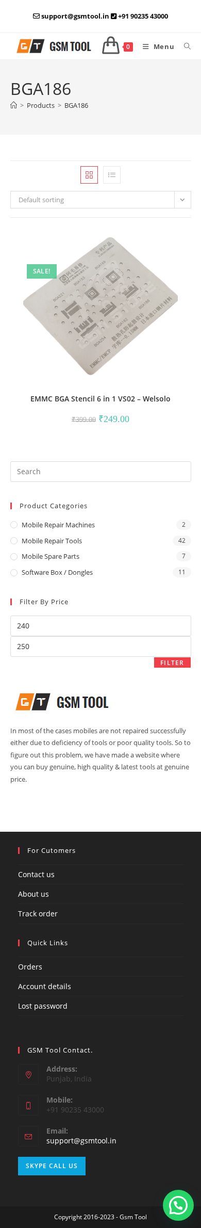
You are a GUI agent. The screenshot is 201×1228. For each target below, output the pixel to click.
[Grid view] (89, 175)
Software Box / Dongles (57, 572)
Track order (38, 913)
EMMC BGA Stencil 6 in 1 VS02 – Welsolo (100, 398)
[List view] (112, 175)
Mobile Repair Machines (58, 524)
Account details (44, 986)
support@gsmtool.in (81, 1140)
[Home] (13, 105)
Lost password (43, 1006)
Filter (172, 662)
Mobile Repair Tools (52, 540)
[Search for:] (183, 46)
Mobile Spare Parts (50, 556)
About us (33, 894)
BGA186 (76, 105)
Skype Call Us (52, 1165)
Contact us (36, 874)
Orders (30, 967)
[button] (155, 240)
